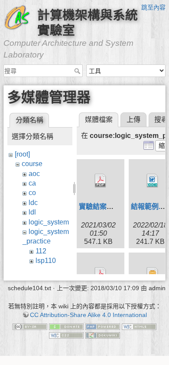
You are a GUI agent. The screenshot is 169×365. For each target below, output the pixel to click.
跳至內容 (153, 7)
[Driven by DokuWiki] (102, 334)
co (32, 192)
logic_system (49, 222)
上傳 (133, 119)
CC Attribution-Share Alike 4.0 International (88, 314)
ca (32, 183)
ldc (33, 202)
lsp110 (46, 260)
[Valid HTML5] (139, 326)
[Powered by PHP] (102, 326)
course (32, 163)
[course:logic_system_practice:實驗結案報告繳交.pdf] (100, 180)
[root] (22, 154)
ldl (32, 212)
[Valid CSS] (66, 334)
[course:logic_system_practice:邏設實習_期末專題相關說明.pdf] (100, 274)
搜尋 (78, 71)
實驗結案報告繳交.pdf (113, 206)
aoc (34, 173)
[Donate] (66, 326)
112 (41, 251)
